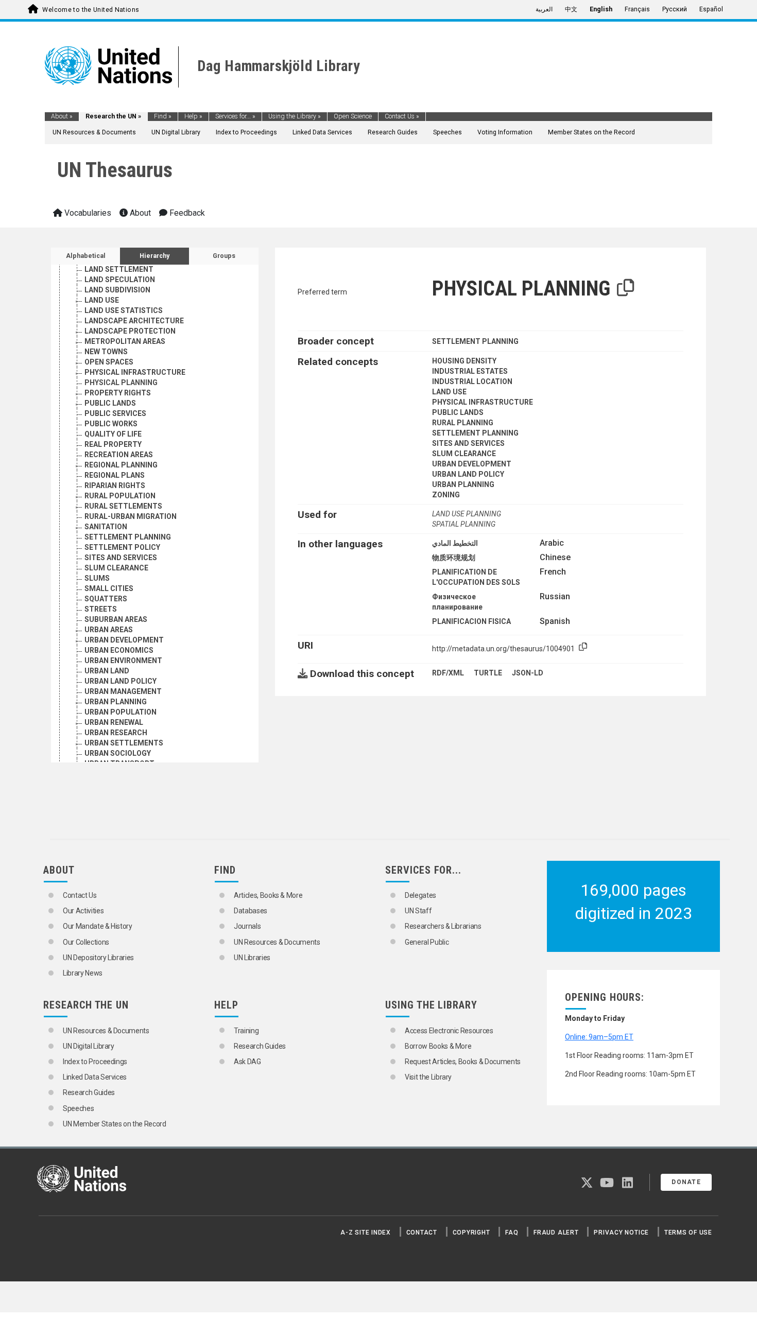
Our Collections (86, 942)
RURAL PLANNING (462, 423)
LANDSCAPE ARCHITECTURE (134, 321)
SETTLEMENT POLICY (122, 547)
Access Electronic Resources (449, 1031)
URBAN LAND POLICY (120, 681)
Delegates (420, 895)
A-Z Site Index (365, 1232)
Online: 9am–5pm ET (599, 1037)
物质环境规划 (453, 557)
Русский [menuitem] (674, 9)
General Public (427, 942)
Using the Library (294, 116)
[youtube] (607, 1184)
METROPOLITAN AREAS (124, 341)
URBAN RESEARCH (115, 732)
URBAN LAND (106, 671)
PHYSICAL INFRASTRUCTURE (134, 372)
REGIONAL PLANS (114, 475)
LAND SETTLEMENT (118, 269)
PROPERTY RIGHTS (117, 393)
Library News (82, 973)
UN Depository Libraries (98, 957)
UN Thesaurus (115, 170)
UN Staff (418, 911)
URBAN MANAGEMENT (123, 691)
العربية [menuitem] (544, 9)
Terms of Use (688, 1232)
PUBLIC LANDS (110, 403)
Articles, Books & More (268, 895)
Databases (250, 911)
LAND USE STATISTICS (123, 310)
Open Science (353, 116)
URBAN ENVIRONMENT (123, 660)
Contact (421, 1232)
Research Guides (393, 132)
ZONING (446, 495)
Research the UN (113, 116)
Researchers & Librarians (443, 926)
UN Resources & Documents (94, 132)
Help (193, 116)
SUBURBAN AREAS (115, 619)
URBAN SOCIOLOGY (117, 753)
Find (162, 116)
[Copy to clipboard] (625, 288)
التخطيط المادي (455, 543)
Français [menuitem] (637, 9)
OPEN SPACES (108, 362)
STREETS (100, 609)
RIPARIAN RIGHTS (114, 485)
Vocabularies (86, 213)
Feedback (186, 213)
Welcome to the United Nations (90, 9)
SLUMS (97, 578)
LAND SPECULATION (119, 279)
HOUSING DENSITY (464, 361)
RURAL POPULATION (120, 496)
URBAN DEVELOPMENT (124, 640)
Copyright (471, 1232)
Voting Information (504, 132)
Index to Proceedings (246, 132)
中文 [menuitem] (571, 9)
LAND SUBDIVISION (117, 290)
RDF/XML (448, 673)
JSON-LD (527, 673)
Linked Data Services (322, 132)
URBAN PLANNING (115, 702)
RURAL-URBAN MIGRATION (130, 516)
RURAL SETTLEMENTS (123, 506)
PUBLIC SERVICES (115, 413)
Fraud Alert (556, 1232)
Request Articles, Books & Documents (463, 1061)
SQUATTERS (105, 599)
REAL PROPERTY (113, 444)
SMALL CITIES (108, 588)
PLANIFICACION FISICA (471, 621)
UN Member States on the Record (114, 1124)
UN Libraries (252, 957)
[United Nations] (108, 65)
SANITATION (105, 527)
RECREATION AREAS (118, 454)
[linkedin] (627, 1184)
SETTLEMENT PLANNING (127, 537)
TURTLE (488, 673)
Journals (247, 926)
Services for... (235, 116)
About (62, 116)
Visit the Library (428, 1077)
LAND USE (101, 300)
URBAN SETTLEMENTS (123, 743)
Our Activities (83, 911)
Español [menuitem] (711, 9)
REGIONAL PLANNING (121, 465)
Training (246, 1031)
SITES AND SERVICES (120, 557)
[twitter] (586, 1184)
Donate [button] (686, 1182)
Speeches (447, 132)
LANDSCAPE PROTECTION (130, 331)
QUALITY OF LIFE (113, 434)
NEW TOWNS (106, 352)
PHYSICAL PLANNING (121, 382)
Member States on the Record (591, 132)
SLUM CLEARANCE (116, 568)
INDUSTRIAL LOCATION (472, 381)
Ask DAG (247, 1061)
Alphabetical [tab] (86, 255)
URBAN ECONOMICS (118, 650)
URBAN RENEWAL (113, 722)
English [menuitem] (601, 9)
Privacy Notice (621, 1232)
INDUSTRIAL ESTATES (470, 371)
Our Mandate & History (97, 926)
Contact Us (402, 116)
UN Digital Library (175, 132)
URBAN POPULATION (120, 712)
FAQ (511, 1232)
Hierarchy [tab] (154, 255)
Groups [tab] (224, 255)
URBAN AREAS (108, 630)
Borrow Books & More (438, 1046)
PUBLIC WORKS (110, 424)
